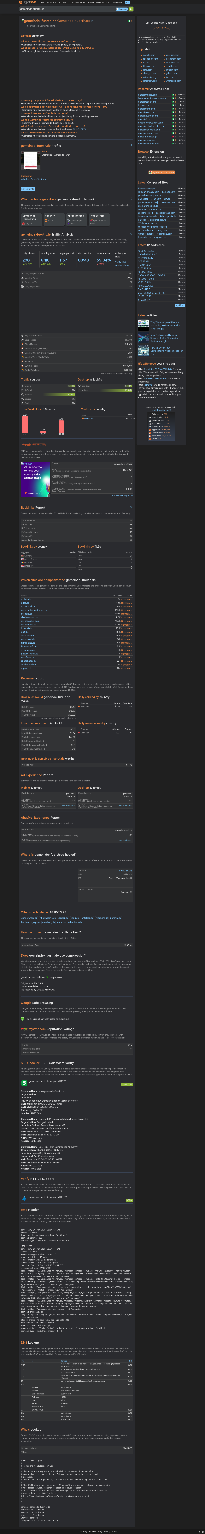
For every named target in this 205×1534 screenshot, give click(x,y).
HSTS (50, 220)
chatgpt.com (149, 73)
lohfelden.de (87, 918)
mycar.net (26, 668)
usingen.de (63, 918)
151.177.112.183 (145, 272)
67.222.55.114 (144, 282)
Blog (100, 1531)
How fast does (51, 932)
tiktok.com (148, 66)
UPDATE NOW (161, 28)
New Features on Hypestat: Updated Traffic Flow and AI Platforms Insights (164, 338)
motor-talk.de (28, 606)
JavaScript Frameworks (29, 217)
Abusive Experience (40, 818)
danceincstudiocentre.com (151, 126)
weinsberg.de (48, 922)
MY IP (128, 2)
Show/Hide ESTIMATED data (158, 369)
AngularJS (30, 223)
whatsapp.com (173, 81)
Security (50, 215)
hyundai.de (26, 628)
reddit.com (171, 66)
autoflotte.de (27, 657)
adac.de (25, 603)
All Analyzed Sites (88, 1531)
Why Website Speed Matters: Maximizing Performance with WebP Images (165, 325)
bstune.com (144, 105)
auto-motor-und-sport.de (34, 610)
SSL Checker (47, 1063)
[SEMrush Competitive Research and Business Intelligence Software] (33, 444)
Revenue (32, 678)
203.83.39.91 (144, 261)
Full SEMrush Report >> (122, 495)
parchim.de (115, 918)
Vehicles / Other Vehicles (33, 179)
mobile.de (26, 599)
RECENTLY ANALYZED (62, 2)
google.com (149, 55)
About (114, 1531)
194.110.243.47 (145, 258)
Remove (148, 385)
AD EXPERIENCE (88, 2)
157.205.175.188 (146, 279)
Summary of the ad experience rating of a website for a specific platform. (55, 780)
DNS (30, 1343)
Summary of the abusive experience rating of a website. (47, 823)
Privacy (107, 1531)
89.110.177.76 (79, 129)
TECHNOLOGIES (117, 2)
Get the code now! (161, 410)
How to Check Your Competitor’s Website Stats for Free (166, 351)
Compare (123, 9)
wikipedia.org (149, 77)
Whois (31, 1429)
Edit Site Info (27, 189)
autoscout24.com (30, 621)
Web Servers (97, 215)
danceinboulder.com (148, 133)
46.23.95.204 (144, 265)
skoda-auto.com (29, 617)
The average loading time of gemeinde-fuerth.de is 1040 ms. (50, 938)
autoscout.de (28, 639)
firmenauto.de (28, 642)
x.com (146, 62)
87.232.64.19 (144, 299)
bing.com (147, 70)
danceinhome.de (146, 140)
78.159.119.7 (144, 289)
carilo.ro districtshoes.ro (152, 220)
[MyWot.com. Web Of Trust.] (24, 1029)
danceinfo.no (144, 119)
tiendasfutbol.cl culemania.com (155, 233)
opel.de (25, 632)
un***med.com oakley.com (152, 230)
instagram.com (173, 58)
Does (53, 955)
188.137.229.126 (145, 286)
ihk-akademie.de (48, 918)
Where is (49, 855)
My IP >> (180, 305)
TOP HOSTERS (77, 2)
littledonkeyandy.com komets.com (156, 192)
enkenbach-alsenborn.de (69, 922)
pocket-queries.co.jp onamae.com (156, 202)
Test (130, 1200)
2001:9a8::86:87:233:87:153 (152, 293)
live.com (170, 77)
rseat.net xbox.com (149, 209)
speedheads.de (29, 661)
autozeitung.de (28, 624)
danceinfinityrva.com (148, 143)
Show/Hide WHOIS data (155, 378)
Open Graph (76, 220)
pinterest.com (150, 81)
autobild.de (26, 613)
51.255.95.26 (144, 268)
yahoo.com (171, 73)
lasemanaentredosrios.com (152, 98)
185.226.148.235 (146, 251)
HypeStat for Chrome (163, 172)
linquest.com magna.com (152, 237)
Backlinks (33, 507)
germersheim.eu (29, 918)
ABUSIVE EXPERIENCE (103, 2)
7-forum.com (28, 650)
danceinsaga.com (147, 101)
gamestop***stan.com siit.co (154, 199)
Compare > (126, 599)
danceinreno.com (146, 108)
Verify (37, 1179)
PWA (73, 223)
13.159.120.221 (145, 296)
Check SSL (126, 1084)
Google (37, 1003)
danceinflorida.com (147, 94)
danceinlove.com (146, 112)
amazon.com (172, 62)
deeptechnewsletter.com (150, 122)
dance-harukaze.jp (147, 136)
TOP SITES (50, 2)
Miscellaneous (76, 215)
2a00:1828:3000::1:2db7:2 (151, 275)
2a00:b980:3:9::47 (147, 254)
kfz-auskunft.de (29, 646)
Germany (88, 418)
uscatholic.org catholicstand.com (156, 213)
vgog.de (75, 918)
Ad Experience (37, 775)
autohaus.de (27, 635)
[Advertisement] (77, 76)
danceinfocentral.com (149, 129)
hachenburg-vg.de (30, 922)
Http (30, 1210)
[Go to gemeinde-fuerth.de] (92, 21)
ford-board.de (28, 664)
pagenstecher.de (29, 653)
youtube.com (172, 55)
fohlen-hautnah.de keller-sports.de (157, 216)
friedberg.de (102, 918)
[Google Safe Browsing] (22, 1019)
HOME (43, 2)
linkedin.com (172, 70)
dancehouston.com (148, 115)
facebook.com (150, 58)
